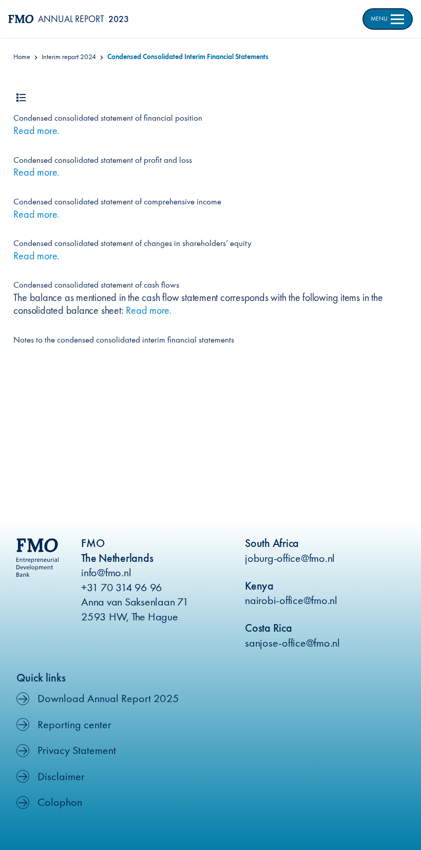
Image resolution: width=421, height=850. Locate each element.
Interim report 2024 (69, 56)
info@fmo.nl (106, 572)
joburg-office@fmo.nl (290, 558)
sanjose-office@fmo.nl (292, 642)
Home (21, 56)
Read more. (36, 130)
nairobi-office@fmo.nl (291, 600)
